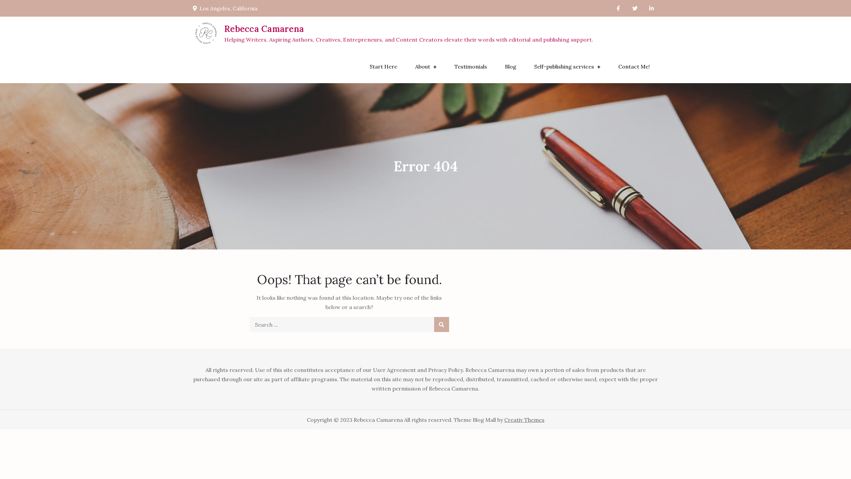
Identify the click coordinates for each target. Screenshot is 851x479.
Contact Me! (634, 66)
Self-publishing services (564, 66)
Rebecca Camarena (264, 28)
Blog (510, 66)
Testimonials (470, 66)
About (422, 66)
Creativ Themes (524, 419)
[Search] (441, 324)
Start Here (383, 66)
